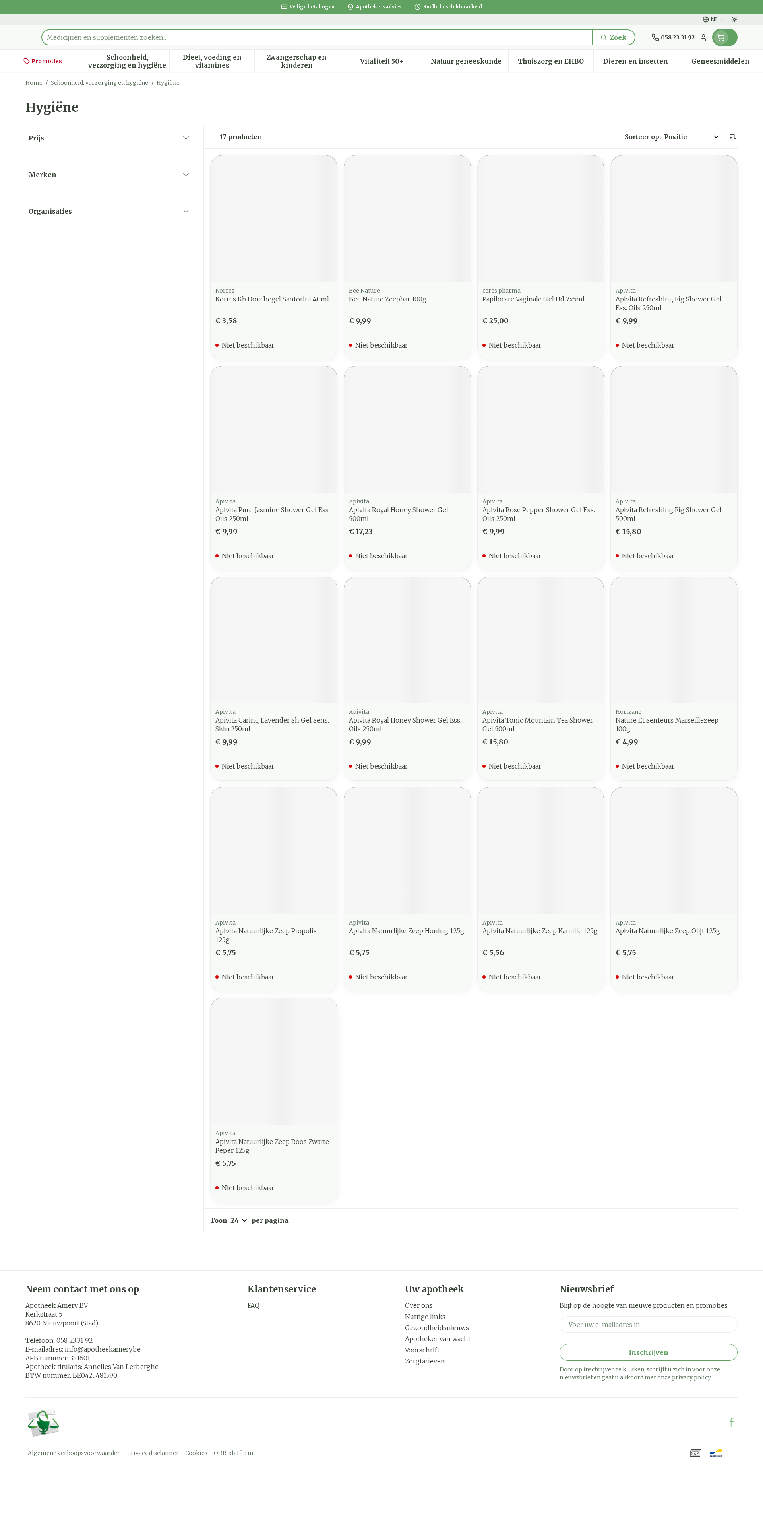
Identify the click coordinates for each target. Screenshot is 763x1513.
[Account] (703, 37)
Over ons (419, 1305)
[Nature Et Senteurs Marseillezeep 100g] (674, 640)
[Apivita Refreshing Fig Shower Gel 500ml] (674, 429)
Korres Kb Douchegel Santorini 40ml (272, 299)
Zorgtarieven (425, 1361)
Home (34, 82)
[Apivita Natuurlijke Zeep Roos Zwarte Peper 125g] (274, 1061)
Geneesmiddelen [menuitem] (727, 63)
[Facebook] (732, 1422)
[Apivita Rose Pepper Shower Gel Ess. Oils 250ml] (541, 429)
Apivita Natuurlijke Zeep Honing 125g (406, 931)
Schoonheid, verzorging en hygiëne (99, 82)
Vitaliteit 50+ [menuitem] (392, 63)
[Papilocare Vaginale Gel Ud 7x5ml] (541, 218)
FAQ (253, 1305)
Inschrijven (648, 1352)
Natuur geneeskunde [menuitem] (469, 63)
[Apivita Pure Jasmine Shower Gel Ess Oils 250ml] (274, 429)
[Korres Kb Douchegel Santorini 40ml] (274, 218)
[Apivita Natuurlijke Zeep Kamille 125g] (541, 850)
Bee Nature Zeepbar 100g (387, 299)
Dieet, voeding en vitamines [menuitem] (218, 61)
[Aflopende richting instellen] (733, 136)
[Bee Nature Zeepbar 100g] (407, 218)
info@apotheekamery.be (103, 1349)
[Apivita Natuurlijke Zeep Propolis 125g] (274, 850)
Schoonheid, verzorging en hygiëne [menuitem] (128, 61)
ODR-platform (234, 1453)
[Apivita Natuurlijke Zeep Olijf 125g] (674, 850)
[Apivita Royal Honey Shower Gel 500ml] (407, 429)
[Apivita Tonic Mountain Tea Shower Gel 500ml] (541, 640)
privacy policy (691, 1377)
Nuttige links (425, 1317)
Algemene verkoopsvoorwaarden (74, 1453)
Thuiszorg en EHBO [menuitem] (555, 63)
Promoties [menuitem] (46, 61)
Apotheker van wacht (438, 1339)
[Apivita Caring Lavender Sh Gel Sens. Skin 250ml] (274, 640)
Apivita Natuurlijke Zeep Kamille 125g (540, 931)
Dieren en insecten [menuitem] (640, 63)
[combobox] (317, 37)
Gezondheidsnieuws (437, 1328)
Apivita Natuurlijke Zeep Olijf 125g (668, 931)
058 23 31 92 (74, 1340)
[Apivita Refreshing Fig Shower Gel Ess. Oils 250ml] (674, 218)
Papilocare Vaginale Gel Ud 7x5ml (533, 299)
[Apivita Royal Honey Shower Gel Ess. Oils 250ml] (407, 640)
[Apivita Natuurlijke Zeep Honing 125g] (407, 850)
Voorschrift (422, 1350)
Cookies (196, 1453)
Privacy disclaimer (153, 1453)
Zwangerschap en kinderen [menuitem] (303, 61)
